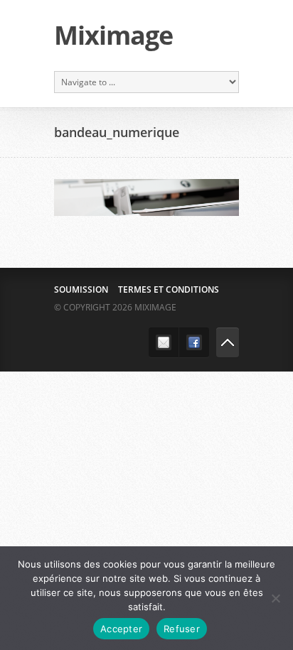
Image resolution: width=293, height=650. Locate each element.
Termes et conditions (168, 289)
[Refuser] (275, 598)
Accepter (121, 628)
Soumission (81, 289)
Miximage (113, 35)
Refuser (182, 628)
